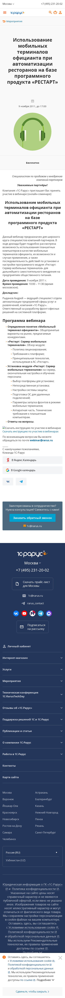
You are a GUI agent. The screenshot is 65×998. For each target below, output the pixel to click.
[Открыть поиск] (50, 12)
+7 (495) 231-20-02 (51, 4)
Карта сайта (11, 777)
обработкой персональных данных (32, 936)
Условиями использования (32, 961)
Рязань (39, 826)
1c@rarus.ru (34, 526)
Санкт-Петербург (45, 832)
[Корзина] (55, 12)
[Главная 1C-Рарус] (28, 12)
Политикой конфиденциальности (28, 964)
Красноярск (10, 812)
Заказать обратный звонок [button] (32, 518)
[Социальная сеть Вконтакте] (16, 613)
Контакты (9, 765)
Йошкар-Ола (10, 806)
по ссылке (37, 948)
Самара (7, 832)
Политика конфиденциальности (34, 889)
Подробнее (44, 980)
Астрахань (41, 792)
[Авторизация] (60, 12)
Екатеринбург (43, 799)
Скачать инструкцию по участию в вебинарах (30, 431)
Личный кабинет (19, 646)
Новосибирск (11, 819)
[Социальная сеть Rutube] (32, 613)
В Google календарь (23, 470)
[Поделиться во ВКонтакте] (8, 481)
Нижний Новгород (46, 812)
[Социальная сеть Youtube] (24, 613)
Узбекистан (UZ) (15, 860)
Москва (7, 792)
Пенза (39, 819)
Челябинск (9, 839)
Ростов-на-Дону (12, 826)
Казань (39, 806)
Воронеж (8, 799)
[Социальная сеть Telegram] (41, 613)
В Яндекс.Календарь (24, 460)
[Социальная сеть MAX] (49, 613)
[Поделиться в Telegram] (21, 481)
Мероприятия (14, 21)
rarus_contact (35, 603)
